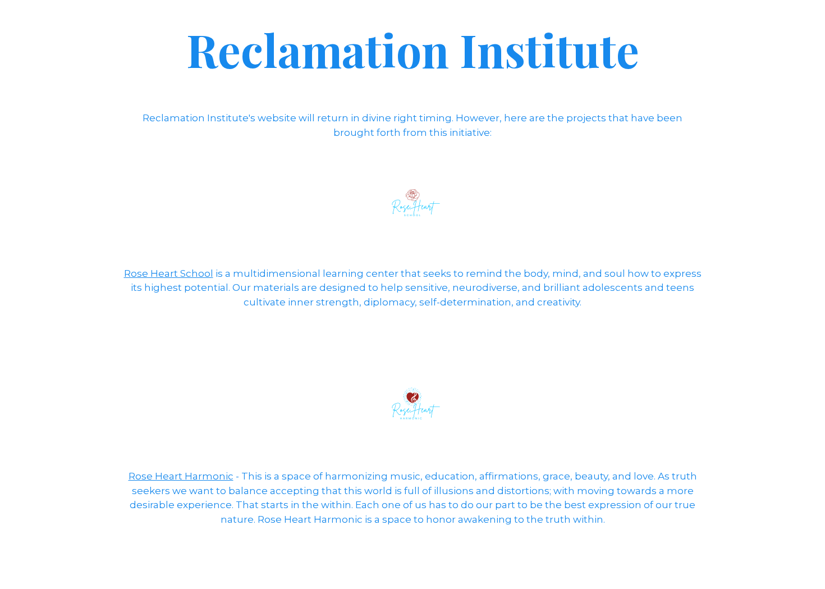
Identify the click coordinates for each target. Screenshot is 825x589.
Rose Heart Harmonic (181, 476)
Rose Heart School (168, 273)
